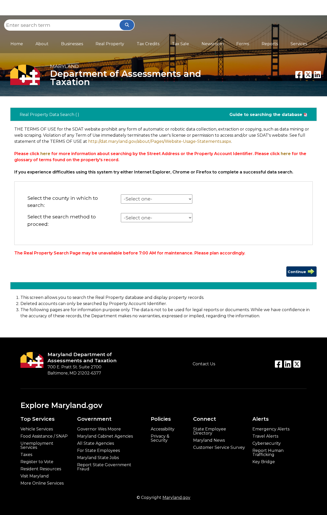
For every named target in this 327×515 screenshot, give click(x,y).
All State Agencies (95, 443)
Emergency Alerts (270, 429)
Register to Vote (36, 462)
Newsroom (213, 43)
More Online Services (42, 483)
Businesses (72, 43)
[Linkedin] (317, 75)
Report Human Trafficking (268, 453)
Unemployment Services (36, 445)
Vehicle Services (36, 429)
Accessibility (162, 429)
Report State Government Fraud (104, 467)
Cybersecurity (266, 443)
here (45, 153)
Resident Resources (40, 469)
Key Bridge (263, 462)
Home (16, 43)
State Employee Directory (209, 431)
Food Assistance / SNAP (44, 436)
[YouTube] (287, 364)
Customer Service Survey (219, 448)
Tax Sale (180, 43)
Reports (270, 43)
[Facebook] (298, 75)
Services (298, 43)
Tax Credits (148, 43)
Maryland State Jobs (98, 458)
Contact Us (204, 363)
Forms (242, 43)
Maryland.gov (176, 497)
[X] (308, 75)
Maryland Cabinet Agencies (105, 436)
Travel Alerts (265, 436)
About (42, 43)
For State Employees (98, 451)
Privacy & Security (160, 438)
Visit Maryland (34, 476)
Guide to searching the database (265, 114)
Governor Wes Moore (99, 429)
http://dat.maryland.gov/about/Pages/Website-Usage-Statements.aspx (159, 141)
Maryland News (209, 440)
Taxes (26, 455)
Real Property (110, 43)
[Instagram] (296, 364)
